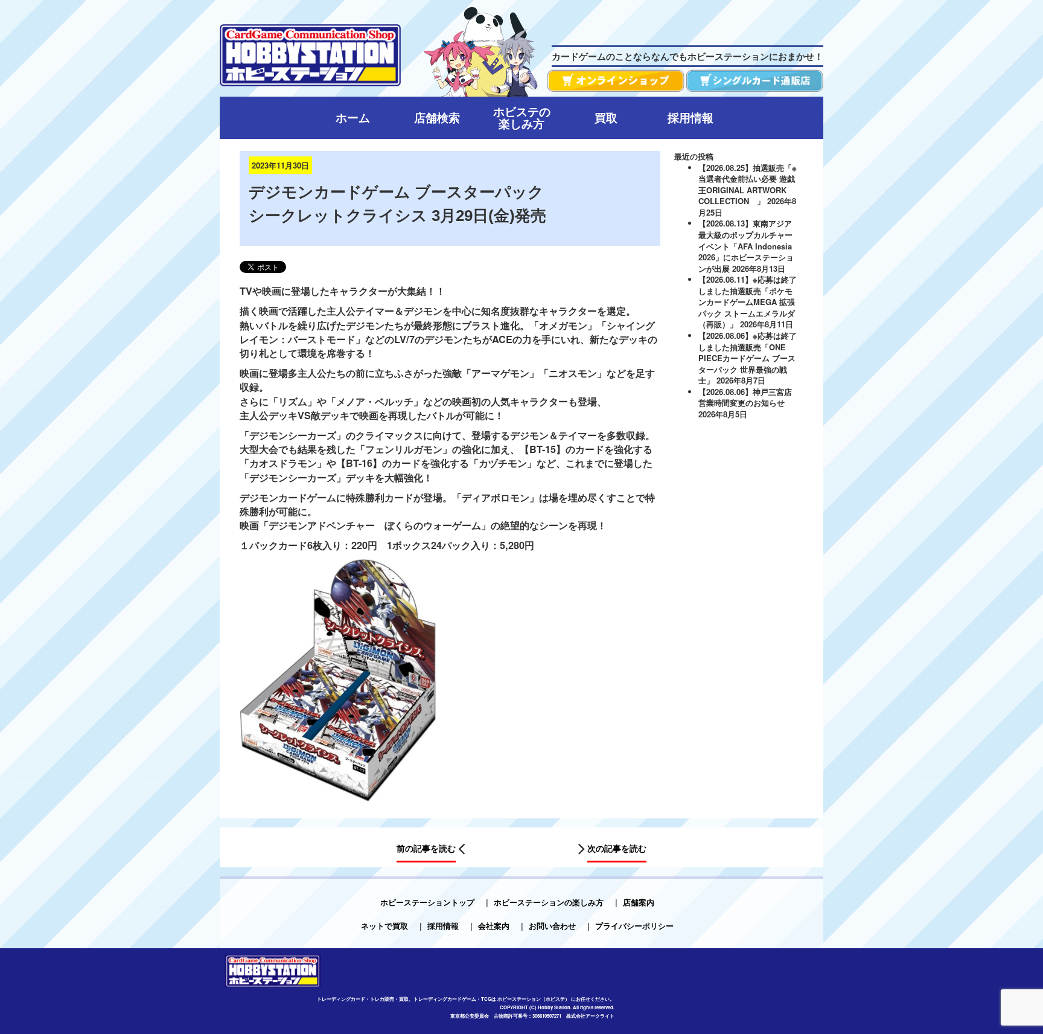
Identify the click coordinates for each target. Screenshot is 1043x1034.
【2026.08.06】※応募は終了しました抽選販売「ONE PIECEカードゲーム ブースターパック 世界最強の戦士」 (747, 358)
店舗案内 (638, 902)
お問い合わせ (552, 925)
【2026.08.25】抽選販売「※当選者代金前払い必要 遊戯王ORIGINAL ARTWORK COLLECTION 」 (747, 184)
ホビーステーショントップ (427, 902)
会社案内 (493, 925)
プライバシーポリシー (634, 925)
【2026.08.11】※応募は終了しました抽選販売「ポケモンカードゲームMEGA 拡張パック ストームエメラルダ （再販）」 (747, 302)
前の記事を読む (426, 848)
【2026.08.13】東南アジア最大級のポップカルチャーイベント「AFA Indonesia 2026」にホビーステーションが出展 (746, 245)
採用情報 (443, 925)
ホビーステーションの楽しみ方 (549, 902)
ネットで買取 (384, 925)
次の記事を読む (616, 848)
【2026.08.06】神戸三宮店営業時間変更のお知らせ (745, 397)
